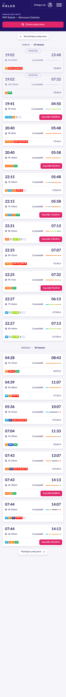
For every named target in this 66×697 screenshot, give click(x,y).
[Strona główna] (8, 5)
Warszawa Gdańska (29, 17)
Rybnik (11, 17)
